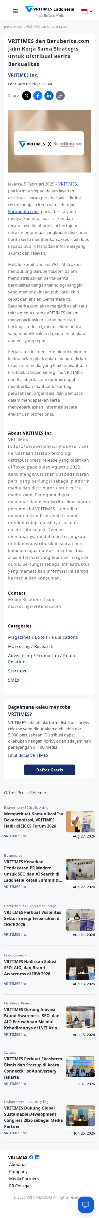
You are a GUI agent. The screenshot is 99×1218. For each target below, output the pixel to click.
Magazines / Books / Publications (43, 637)
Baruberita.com (23, 211)
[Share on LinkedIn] (49, 95)
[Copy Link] (60, 95)
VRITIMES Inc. (23, 75)
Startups (17, 671)
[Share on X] (26, 95)
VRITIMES (67, 184)
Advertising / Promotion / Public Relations (42, 659)
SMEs (13, 680)
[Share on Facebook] (37, 95)
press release (13, 26)
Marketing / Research (31, 646)
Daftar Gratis (49, 770)
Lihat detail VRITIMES (28, 755)
